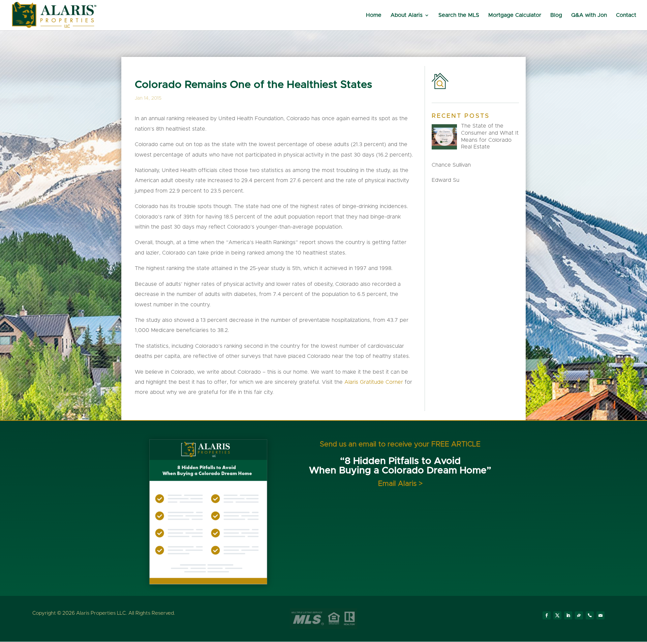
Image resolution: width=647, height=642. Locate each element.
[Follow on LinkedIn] (568, 615)
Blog (556, 15)
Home (373, 15)
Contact (626, 15)
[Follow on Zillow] (579, 615)
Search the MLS (458, 15)
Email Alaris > (400, 483)
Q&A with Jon (589, 15)
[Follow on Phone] (590, 615)
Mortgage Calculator (514, 15)
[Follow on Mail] (600, 615)
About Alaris (407, 15)
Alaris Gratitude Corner (374, 382)
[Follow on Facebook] (547, 615)
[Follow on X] (557, 615)
